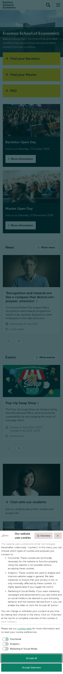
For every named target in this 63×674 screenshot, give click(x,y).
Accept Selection (31, 667)
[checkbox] (11, 639)
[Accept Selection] (58, 536)
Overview (45, 535)
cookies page (24, 628)
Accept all (31, 658)
